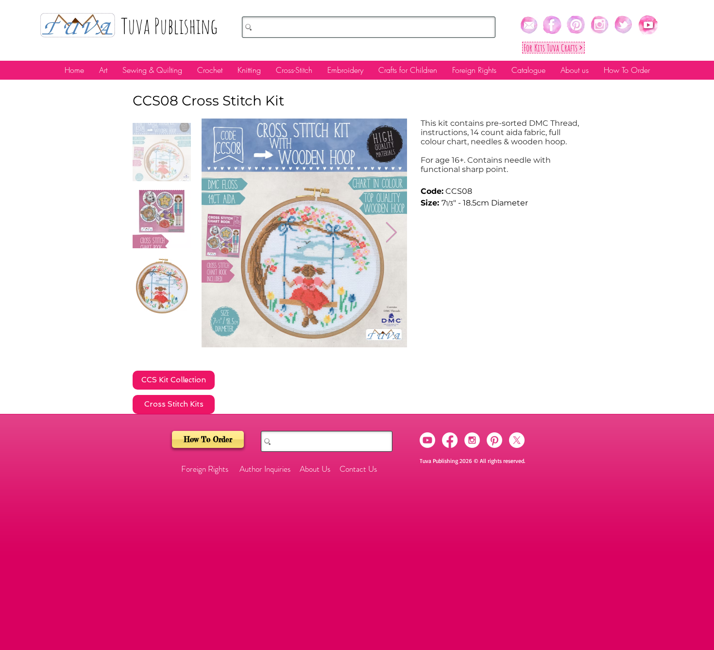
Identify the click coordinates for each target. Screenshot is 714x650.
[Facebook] (450, 440)
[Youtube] (427, 440)
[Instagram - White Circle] (472, 440)
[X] (517, 440)
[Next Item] (391, 233)
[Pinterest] (494, 440)
